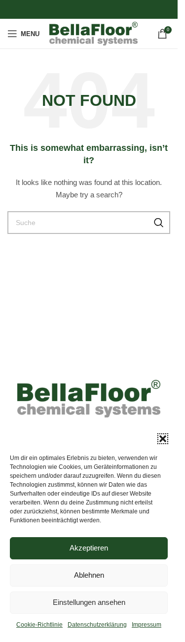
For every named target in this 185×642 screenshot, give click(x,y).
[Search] (159, 222)
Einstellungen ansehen (89, 602)
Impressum (146, 624)
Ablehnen (89, 575)
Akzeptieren (89, 548)
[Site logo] (93, 33)
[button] (163, 439)
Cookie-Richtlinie (39, 624)
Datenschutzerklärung (97, 624)
